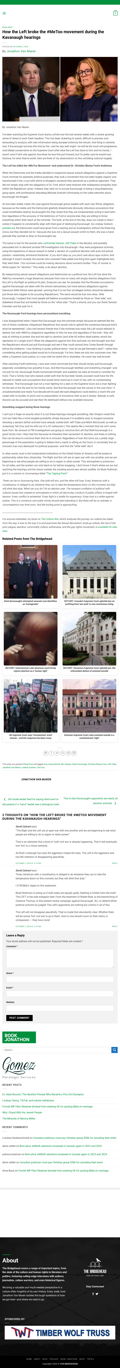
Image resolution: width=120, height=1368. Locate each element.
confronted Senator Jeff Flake (59, 243)
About (37, 1359)
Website (10, 1002)
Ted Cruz (41, 767)
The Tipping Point (56, 473)
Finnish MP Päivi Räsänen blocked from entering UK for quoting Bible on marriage (47, 1106)
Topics (90, 1359)
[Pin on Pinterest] (68, 753)
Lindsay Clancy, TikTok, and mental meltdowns (28, 1100)
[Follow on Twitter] (97, 1294)
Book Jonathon (69, 1359)
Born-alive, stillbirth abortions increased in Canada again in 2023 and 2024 (61, 1146)
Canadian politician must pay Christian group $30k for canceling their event (74, 1137)
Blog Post (7, 27)
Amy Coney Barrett (52, 764)
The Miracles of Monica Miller (18, 1118)
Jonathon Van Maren (21, 51)
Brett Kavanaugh (79, 764)
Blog (44, 1359)
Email (9, 987)
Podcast (54, 1359)
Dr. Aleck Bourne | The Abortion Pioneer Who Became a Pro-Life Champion (43, 1094)
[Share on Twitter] (57, 753)
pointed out (8, 228)
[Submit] (114, 1050)
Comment (11, 946)
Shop (82, 1359)
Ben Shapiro (66, 764)
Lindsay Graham (29, 767)
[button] (4, 13)
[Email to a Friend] (62, 753)
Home (29, 1359)
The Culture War (49, 519)
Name (10, 973)
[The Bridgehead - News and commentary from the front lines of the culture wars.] (60, 13)
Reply (115, 863)
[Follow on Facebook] (93, 1294)
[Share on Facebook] (51, 753)
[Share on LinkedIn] (74, 753)
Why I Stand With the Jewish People (22, 1112)
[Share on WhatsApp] (45, 753)
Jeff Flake (111, 764)
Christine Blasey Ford (97, 764)
